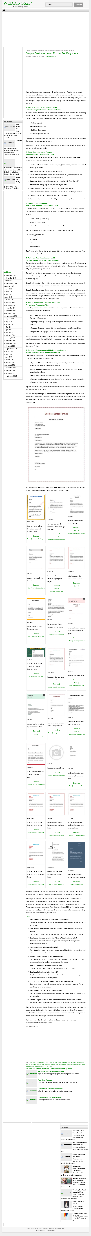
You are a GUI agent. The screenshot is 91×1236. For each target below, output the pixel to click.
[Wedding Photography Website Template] (32, 1073)
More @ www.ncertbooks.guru (36, 539)
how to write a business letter (50, 1064)
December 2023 (10, 340)
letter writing (62, 1064)
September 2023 (11, 349)
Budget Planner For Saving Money (49, 1097)
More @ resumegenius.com (77, 640)
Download (36, 536)
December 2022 (10, 368)
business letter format (55, 1062)
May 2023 (8, 354)
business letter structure (69, 1062)
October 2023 (10, 346)
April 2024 (8, 330)
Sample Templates (38, 50)
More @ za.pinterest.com (56, 835)
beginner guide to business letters (38, 1062)
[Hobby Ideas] (9, 179)
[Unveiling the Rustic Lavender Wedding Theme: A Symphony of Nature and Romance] (66, 1192)
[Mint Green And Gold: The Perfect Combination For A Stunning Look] (66, 1144)
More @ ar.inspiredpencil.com (36, 588)
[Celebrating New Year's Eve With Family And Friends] (66, 1132)
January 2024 (10, 338)
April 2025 (8, 297)
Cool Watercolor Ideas (80, 1213)
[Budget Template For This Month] (66, 1156)
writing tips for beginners (45, 1066)
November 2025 (10, 278)
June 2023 (9, 351)
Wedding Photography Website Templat (51, 1071)
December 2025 (10, 275)
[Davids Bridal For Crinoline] (66, 1207)
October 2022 (10, 373)
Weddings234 (18, 3)
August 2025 (9, 286)
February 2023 (10, 362)
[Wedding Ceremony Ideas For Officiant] (66, 1183)
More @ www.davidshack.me (56, 687)
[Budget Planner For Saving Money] (32, 1099)
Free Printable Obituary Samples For (50, 1089)
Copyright (45, 1228)
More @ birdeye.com (77, 884)
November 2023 (10, 343)
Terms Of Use (59, 1228)
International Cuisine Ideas (13, 167)
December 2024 (10, 308)
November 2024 (10, 311)
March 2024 (9, 332)
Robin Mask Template (45, 1080)
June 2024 (9, 324)
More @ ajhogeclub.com (36, 676)
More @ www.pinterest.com (36, 832)
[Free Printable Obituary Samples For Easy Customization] (32, 1092)
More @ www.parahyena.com (56, 733)
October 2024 (10, 313)
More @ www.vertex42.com (77, 786)
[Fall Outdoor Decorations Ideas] (66, 1172)
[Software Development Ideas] (9, 144)
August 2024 (9, 319)
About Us (30, 1228)
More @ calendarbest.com (36, 636)
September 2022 (11, 376)
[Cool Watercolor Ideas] (66, 1219)
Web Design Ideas (18, 127)
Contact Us (37, 1228)
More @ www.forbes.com (56, 634)
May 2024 (8, 327)
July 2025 (8, 289)
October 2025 (10, 281)
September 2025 (11, 283)
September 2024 (11, 316)
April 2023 (8, 357)
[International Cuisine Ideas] (9, 162)
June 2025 (9, 292)
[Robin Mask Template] (32, 1082)
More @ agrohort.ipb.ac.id (56, 884)
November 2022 (10, 370)
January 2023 (10, 365)
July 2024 (8, 321)
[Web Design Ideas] (9, 126)
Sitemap (51, 1228)
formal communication (35, 1064)
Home (28, 50)
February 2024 (10, 335)
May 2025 (8, 294)
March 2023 (9, 360)
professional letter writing (74, 1064)
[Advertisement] (44, 28)
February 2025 (10, 302)
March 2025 (9, 300)
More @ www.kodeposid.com (36, 784)
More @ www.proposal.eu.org (56, 775)
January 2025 (10, 305)
